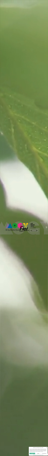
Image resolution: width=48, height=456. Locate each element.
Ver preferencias (44, 453)
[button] (46, 447)
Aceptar (32, 453)
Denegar (38, 453)
